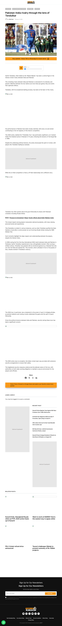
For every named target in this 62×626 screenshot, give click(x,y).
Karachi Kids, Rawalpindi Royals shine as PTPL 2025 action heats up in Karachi (17, 519)
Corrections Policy (20, 618)
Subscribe (49, 593)
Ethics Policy (45, 618)
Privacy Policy (31, 620)
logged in (15, 399)
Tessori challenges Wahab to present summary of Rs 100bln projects (44, 548)
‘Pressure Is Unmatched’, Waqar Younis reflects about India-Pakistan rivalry (31, 218)
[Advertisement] (31, 158)
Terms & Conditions (37, 618)
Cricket (8, 8)
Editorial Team (29, 618)
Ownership (51, 618)
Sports (37, 8)
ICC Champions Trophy (19, 8)
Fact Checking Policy (11, 618)
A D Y (41, 622)
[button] (5, 2)
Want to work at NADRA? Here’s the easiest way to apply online (44, 518)
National (30, 8)
